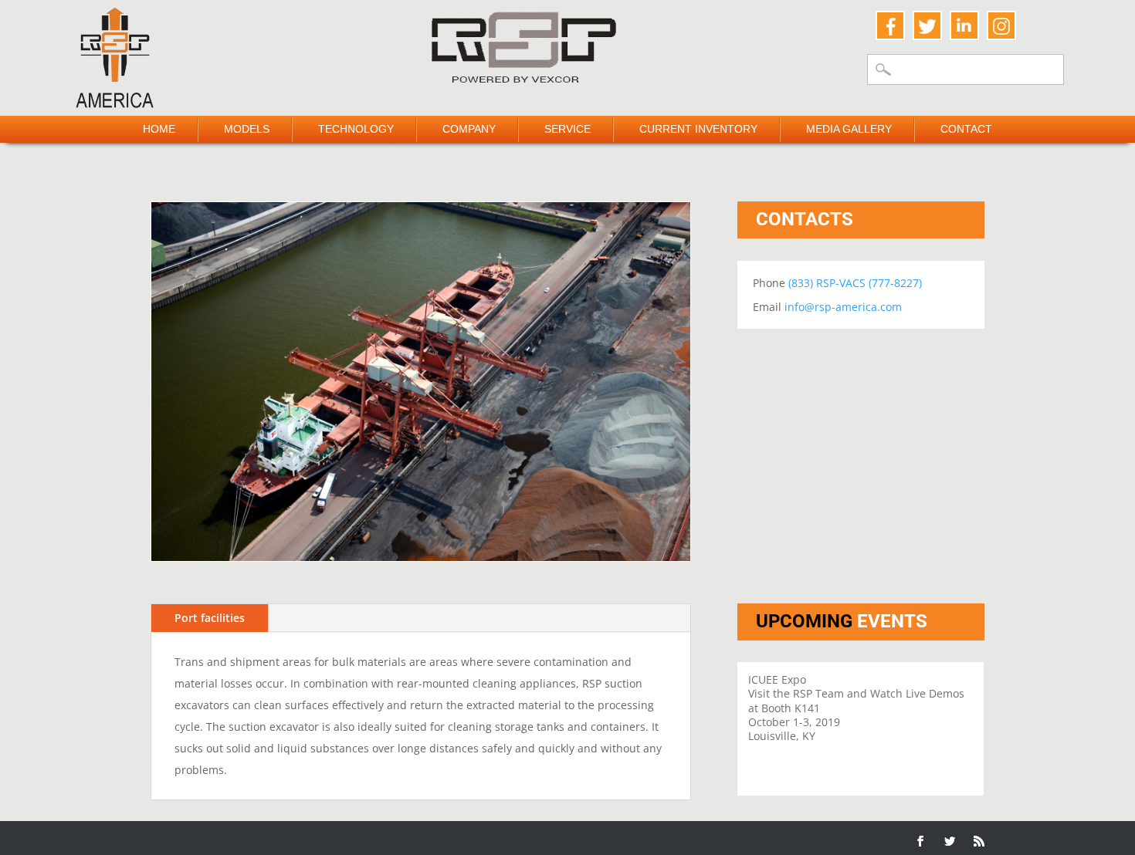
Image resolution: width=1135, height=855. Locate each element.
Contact (966, 129)
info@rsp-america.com (843, 306)
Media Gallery (849, 129)
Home (159, 129)
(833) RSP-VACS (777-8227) (855, 282)
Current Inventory (698, 129)
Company (469, 129)
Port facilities (209, 617)
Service (567, 129)
